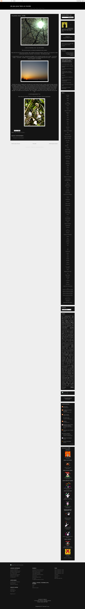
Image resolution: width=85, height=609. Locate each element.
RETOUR (70, 369)
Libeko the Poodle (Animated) (67, 468)
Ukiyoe (67, 262)
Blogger (47, 606)
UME (68, 379)
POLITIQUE (71, 367)
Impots (68, 236)
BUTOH (63, 325)
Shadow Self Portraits (68, 130)
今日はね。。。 (24, 132)
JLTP (68, 278)
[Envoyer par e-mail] (14, 130)
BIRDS (71, 319)
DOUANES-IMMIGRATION (66, 330)
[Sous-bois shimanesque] (34, 112)
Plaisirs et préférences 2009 (68, 291)
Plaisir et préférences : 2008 (59, 569)
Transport (67, 227)
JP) (71, 499)
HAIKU (69, 342)
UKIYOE (63, 379)
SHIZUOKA (70, 374)
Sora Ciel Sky (67, 134)
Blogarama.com (12, 593)
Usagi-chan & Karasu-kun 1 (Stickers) (68, 537)
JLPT (69, 349)
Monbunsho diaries (35, 587)
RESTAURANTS (64, 369)
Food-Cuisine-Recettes (68, 194)
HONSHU (67, 343)
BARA (71, 318)
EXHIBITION (71, 333)
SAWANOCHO (69, 371)
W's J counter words (13, 573)
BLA (15, 132)
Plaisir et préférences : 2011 (59, 573)
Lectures (67, 201)
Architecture (68, 251)
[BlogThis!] (16, 130)
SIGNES (63, 375)
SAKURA (69, 370)
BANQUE (65, 318)
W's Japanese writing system (15, 572)
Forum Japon (12, 591)
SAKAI (63, 370)
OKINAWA (69, 360)
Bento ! (67, 142)
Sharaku (67, 260)
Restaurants (68, 205)
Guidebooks (68, 225)
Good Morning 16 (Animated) (68, 458)
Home (68, 96)
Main (68, 113)
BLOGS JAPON (64, 324)
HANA (63, 343)
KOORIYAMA (67, 351)
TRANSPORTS (64, 378)
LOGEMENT (70, 354)
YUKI (70, 385)
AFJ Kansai (34, 578)
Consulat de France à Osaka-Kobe (38, 569)
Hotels (68, 221)
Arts (67, 249)
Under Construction (67, 136)
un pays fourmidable (67, 441)
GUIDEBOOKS (64, 342)
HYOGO (64, 344)
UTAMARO (70, 381)
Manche (64, 431)
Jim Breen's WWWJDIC (14, 569)
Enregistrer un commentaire (18, 137)
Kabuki (67, 258)
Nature (68, 209)
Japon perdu (67, 203)
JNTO (33, 585)
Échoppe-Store (67, 210)
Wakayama (68, 163)
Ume (68, 117)
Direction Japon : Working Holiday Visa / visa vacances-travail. (67, 72)
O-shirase (68, 280)
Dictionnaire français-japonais (15, 574)
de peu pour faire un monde (20, 6)
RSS (68, 100)
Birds (68, 115)
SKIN (67, 375)
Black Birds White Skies (67, 302)
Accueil (34, 143)
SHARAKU (63, 373)
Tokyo (68, 172)
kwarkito (65, 421)
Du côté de (68, 158)
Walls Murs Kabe (68, 138)
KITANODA (70, 350)
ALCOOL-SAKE (64, 315)
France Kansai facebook (36, 572)
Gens (68, 108)
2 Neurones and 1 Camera (68, 430)
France (67, 174)
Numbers (67, 127)
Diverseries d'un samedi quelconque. (66, 88)
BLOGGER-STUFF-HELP (66, 323)
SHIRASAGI (64, 374)
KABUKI (72, 349)
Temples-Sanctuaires (68, 176)
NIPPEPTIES (70, 359)
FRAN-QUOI (66, 337)
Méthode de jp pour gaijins (14, 575)
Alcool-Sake (68, 192)
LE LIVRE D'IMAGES (70, 53)
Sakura (67, 119)
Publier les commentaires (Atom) (37, 147)
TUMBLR (71, 378)
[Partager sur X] (17, 130)
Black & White (67, 103)
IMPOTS (68, 344)
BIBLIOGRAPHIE (64, 319)
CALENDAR (69, 325)
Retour (68, 187)
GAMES (67, 340)
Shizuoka (64, 442)
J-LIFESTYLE (67, 345)
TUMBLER (72, 55)
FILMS (64, 334)
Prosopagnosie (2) (66, 422)
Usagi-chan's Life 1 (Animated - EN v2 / (67, 499)
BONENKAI (70, 324)
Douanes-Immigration (68, 234)
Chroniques (68, 179)
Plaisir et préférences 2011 (68, 295)
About (68, 98)
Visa (68, 245)
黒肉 (68, 182)
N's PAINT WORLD (70, 54)
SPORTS (63, 376)
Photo (68, 102)
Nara (68, 167)
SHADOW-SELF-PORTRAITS (67, 372)
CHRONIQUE (64, 326)
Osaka (68, 165)
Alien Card (68, 230)
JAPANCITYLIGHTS (65, 347)
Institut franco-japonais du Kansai (37, 574)
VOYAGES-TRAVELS (66, 383)
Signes (67, 282)
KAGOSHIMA (65, 350)
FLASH (63, 335)
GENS (71, 340)
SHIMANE (69, 373)
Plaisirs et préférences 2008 (68, 289)
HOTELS (72, 343)
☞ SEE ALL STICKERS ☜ (67, 557)
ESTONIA (66, 333)
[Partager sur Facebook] (18, 130)
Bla (67, 144)
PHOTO (69, 365)
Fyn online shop (66, 417)
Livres (68, 197)
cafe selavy (65, 406)
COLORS (19, 132)
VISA (70, 382)
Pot (12, 56)
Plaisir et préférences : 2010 (59, 572)
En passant (68, 153)
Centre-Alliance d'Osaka (36, 573)
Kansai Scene (34, 575)
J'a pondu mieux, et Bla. (18, 15)
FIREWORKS (70, 334)
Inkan (68, 238)
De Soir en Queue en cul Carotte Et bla (66, 80)
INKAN (73, 344)
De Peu (67, 95)
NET (70, 358)
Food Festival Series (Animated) (67, 478)
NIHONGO (63, 359)
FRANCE (72, 337)
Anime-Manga (67, 212)
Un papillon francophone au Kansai (38, 579)
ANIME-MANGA (67, 316)
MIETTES (66, 355)
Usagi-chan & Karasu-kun (67, 286)
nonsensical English (67, 43)
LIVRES (63, 354)
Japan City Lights (68, 110)
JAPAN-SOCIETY (65, 346)
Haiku (68, 256)
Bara (68, 121)
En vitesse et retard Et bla (66, 82)
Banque (67, 232)
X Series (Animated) (68, 555)
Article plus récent (15, 143)
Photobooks (68, 199)
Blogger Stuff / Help (67, 271)
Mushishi (63, 75)
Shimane (67, 161)
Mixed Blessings (66, 407)
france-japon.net (13, 590)
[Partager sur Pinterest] (19, 130)
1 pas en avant (66, 414)
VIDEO (63, 382)
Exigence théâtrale (66, 415)
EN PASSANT (70, 332)
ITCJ (33, 586)
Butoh (68, 253)
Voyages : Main (68, 156)
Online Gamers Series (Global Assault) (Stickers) (67, 547)
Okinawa (67, 170)
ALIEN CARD (71, 315)
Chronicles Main (68, 180)
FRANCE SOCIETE (65, 339)
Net (67, 273)
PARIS (68, 361)
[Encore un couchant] (34, 71)
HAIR (72, 342)
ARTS (72, 317)
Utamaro (67, 264)
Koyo (68, 123)
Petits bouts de (67, 185)
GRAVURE (69, 341)
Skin (68, 132)
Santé (68, 243)
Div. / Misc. (68, 140)
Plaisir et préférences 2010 (68, 293)
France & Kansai (68, 223)
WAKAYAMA (64, 384)
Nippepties (68, 184)
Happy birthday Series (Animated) (68, 489)
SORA (71, 375)
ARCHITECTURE (65, 317)
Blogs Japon (67, 275)
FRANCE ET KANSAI (68, 338)
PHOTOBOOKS (64, 366)
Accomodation (67, 218)
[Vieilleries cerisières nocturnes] (34, 31)
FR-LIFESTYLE (71, 336)
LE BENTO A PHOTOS (70, 52)
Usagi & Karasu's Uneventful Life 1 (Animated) (68, 518)
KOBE (63, 351)
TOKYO (71, 377)
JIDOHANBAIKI (64, 349)
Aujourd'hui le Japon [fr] (14, 584)
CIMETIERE (71, 326)
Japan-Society (67, 151)
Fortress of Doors (66, 433)
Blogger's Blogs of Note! (67, 37)
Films (68, 255)
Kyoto (68, 169)
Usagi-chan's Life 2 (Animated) (67, 507)
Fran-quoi (68, 284)
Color (68, 105)
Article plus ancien (53, 143)
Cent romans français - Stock (67, 64)
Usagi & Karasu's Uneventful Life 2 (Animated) (68, 528)
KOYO (72, 351)
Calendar (67, 267)
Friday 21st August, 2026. (67, 412)
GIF (62, 341)
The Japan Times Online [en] (15, 581)
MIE (62, 355)
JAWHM (67, 240)
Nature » (67, 112)
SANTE (63, 371)
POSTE (70, 368)
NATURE (64, 358)
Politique (67, 241)
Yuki (68, 124)
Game (68, 214)
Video (68, 269)
